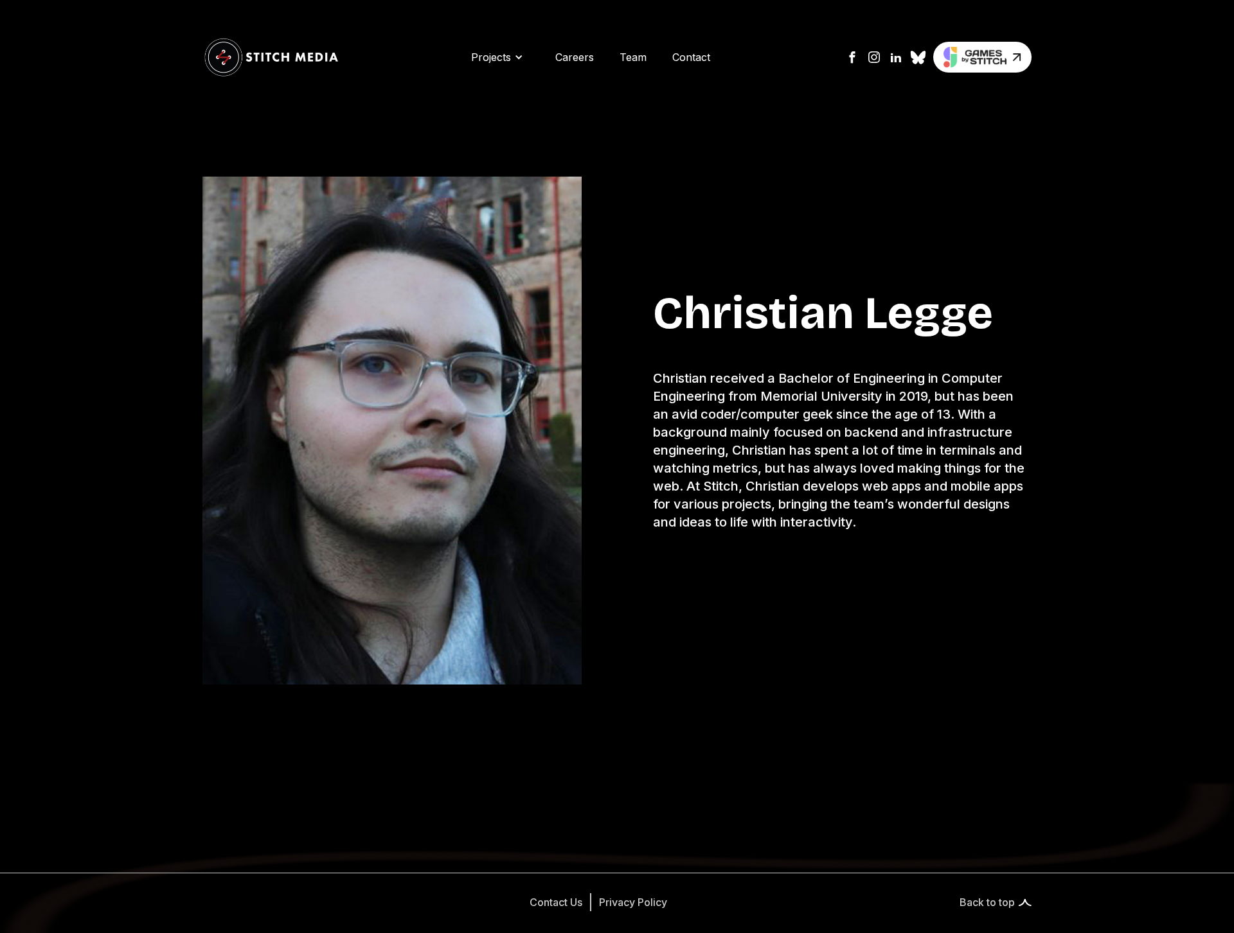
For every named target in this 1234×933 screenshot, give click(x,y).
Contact (691, 57)
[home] (271, 57)
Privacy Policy (633, 902)
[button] (497, 57)
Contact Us (556, 902)
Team (633, 57)
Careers (574, 57)
